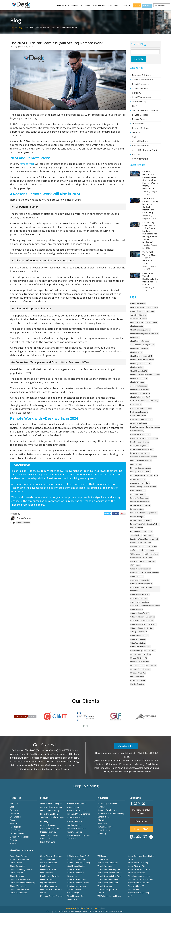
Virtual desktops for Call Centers (108, 891)
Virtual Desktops (140, 145)
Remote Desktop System (78, 882)
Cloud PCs (134, 378)
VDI (134, 136)
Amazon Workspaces (138, 307)
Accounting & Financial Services (107, 805)
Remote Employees (137, 516)
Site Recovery (148, 535)
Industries (75, 5)
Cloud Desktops (140, 88)
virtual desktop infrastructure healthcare (141, 589)
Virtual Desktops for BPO (139, 613)
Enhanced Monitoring (49, 810)
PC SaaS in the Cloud (76, 859)
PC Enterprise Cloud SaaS (78, 856)
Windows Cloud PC (137, 665)
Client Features (73, 807)
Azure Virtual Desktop (138, 319)
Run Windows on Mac (76, 886)
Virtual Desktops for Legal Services (143, 624)
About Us (117, 5)
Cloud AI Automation (142, 79)
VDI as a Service (136, 543)
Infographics (15, 827)
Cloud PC (136, 92)
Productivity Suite (47, 842)
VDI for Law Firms (151, 554)
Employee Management (139, 445)
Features (66, 5)
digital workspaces (153, 427)
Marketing (102, 833)
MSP (130, 896)
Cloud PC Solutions (152, 375)
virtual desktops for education (141, 620)
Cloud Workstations (48, 862)
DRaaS (155, 438)
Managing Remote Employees (141, 475)
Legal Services (104, 830)
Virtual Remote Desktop (139, 635)
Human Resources (105, 827)
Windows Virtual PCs (138, 673)
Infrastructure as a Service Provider (143, 457)
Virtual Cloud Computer (150, 572)
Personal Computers (138, 479)
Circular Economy (136, 322)
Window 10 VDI (150, 650)
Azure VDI (71, 838)
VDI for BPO (134, 550)
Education (102, 820)
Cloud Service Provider (19, 889)
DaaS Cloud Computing (149, 401)
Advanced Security (48, 825)
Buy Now (137, 5)
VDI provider (147, 558)
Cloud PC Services (137, 375)
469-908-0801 (151, 752)
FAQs (12, 820)
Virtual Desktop (140, 141)
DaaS (134, 106)
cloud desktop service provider (142, 345)
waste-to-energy (136, 650)
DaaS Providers (136, 404)
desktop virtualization (138, 423)
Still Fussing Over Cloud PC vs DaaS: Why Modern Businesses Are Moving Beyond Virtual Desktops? (150, 232)
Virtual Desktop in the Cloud (110, 876)
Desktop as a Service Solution (141, 419)
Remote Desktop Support (78, 879)
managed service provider (140, 472)
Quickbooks (138, 123)
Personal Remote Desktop (78, 862)
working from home (137, 680)
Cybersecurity (139, 101)
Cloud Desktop (16, 872)
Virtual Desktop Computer (109, 869)
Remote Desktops (23, 523)
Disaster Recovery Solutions (140, 438)
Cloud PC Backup (136, 367)
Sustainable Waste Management (142, 539)
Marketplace (107, 5)
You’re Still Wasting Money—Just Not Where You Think (150, 258)
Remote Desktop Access (139, 498)
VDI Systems (134, 572)
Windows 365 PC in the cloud (140, 879)
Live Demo (147, 5)
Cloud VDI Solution (137, 382)
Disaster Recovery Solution (140, 434)
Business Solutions (141, 75)
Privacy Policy (98, 911)
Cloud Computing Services (140, 330)
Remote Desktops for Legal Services (143, 513)
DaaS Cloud (134, 401)
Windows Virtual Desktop (138, 892)
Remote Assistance (75, 817)
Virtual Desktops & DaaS (144, 150)
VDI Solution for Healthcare (109, 896)
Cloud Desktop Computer (140, 341)
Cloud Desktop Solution (139, 348)
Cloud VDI (143, 378)
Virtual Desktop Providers (140, 594)
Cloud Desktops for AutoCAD (141, 356)
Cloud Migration (136, 363)
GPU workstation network (145, 110)
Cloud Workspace (47, 859)
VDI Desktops (135, 546)
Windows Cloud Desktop (139, 662)
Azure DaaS (45, 838)
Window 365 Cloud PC (138, 658)
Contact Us (126, 5)
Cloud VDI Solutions (18, 892)
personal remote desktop (140, 483)
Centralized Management (51, 807)
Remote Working (153, 524)
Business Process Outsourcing (111, 813)
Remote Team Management (140, 520)
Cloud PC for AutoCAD (138, 371)
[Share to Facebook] (116, 513)
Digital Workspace (137, 427)
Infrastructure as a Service (140, 453)
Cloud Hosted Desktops (20, 879)
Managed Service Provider (51, 896)
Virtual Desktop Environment (110, 872)
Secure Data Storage (49, 835)
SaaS (150, 531)
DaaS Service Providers (139, 412)
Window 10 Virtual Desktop (140, 654)
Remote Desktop (140, 128)
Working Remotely (137, 684)
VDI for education (136, 554)
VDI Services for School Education (142, 561)
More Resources (17, 833)
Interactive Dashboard (49, 814)
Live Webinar (15, 817)
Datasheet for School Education (19, 838)
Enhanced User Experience (78, 814)
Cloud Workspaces (141, 97)
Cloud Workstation (137, 397)
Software (136, 132)
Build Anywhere (74, 825)
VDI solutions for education (140, 569)
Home (59, 5)
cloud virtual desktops (138, 386)
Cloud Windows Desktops (140, 393)
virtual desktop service (138, 598)
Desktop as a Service (138, 416)
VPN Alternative (140, 158)
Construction (103, 817)
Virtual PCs (143, 632)
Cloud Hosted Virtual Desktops (142, 360)
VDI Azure (147, 543)
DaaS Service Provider (49, 876)
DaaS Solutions (46, 879)
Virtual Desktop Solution (108, 882)
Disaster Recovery (137, 431)
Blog (20, 27)
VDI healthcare (135, 558)
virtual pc (133, 632)
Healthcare (102, 823)
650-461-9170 (135, 752)
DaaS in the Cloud (48, 869)
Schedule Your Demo (141, 811)
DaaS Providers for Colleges (140, 408)
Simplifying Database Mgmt (52, 817)
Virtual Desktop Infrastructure (141, 584)
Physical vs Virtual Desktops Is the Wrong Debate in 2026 (150, 279)
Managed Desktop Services (140, 468)
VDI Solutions (135, 565)
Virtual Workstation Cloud (139, 869)
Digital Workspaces (48, 886)
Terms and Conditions (115, 911)
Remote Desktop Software (140, 505)
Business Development (108, 810)
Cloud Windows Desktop (139, 389)
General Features (74, 832)
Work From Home (137, 676)
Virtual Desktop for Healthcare (75, 898)
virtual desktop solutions (139, 602)
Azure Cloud (149, 311)
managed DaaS (136, 464)
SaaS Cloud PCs (136, 535)
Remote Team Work (137, 524)
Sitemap (13, 843)
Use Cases (97, 5)
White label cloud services (139, 876)
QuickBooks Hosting (76, 866)
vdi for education (147, 550)
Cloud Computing (141, 84)
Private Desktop (140, 114)
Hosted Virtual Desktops (139, 449)
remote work (27, 163)
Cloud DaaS (134, 337)
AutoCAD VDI (153, 307)
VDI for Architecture (149, 546)
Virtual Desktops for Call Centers (142, 617)
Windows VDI (151, 665)
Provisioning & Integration (78, 835)
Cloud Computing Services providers (144, 333)
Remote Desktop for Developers (76, 874)
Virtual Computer (136, 576)
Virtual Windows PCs (136, 866)
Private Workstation (137, 490)
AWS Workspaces (136, 311)
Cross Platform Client (76, 810)
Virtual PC (137, 154)
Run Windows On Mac (138, 531)
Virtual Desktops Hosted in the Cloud (141, 858)
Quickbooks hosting (137, 494)
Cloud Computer (151, 322)
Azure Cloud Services (138, 315)
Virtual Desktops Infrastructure (141, 628)
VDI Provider (103, 859)
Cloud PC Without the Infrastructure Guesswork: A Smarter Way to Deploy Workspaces (150, 180)
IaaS (151, 449)
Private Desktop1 (150, 487)
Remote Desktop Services (139, 502)
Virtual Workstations (137, 304)
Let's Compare (86, 5)
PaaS (156, 475)
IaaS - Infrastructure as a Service (51, 891)
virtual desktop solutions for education (145, 606)
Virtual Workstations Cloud (140, 647)
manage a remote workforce (141, 460)
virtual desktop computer (139, 580)
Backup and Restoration (50, 828)
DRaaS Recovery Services (139, 442)
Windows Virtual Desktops (140, 669)
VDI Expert (102, 856)
